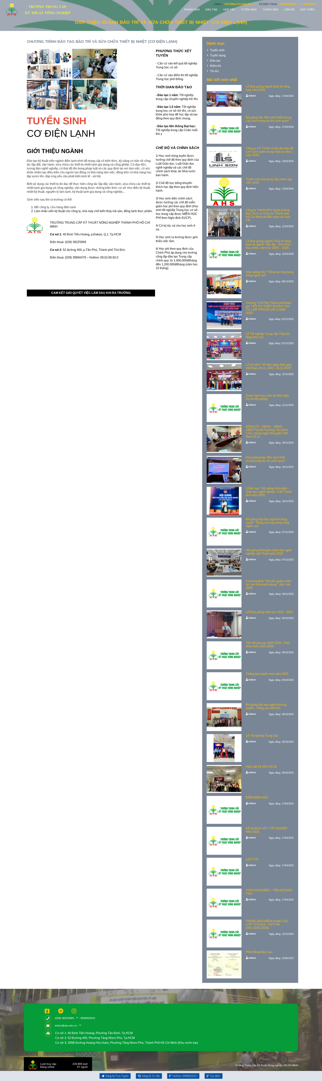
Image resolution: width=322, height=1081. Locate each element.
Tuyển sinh (249, 9)
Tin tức (214, 71)
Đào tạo (211, 9)
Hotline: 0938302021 (184, 1076)
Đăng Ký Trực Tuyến (116, 1076)
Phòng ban (192, 9)
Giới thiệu (307, 9)
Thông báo (270, 9)
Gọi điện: (214, 1076)
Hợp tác (229, 9)
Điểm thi (215, 65)
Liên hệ (289, 9)
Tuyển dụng (218, 55)
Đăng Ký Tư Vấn (150, 1076)
